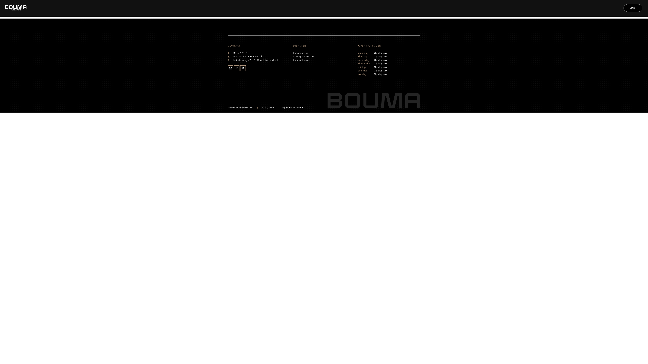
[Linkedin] (243, 68)
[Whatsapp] (236, 68)
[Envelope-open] (230, 68)
